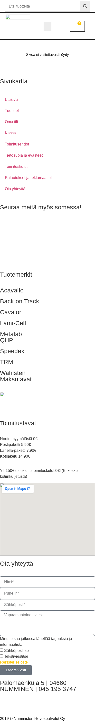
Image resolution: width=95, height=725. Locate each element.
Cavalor (10, 312)
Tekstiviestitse (16, 656)
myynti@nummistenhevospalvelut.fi (30, 704)
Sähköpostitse (16, 650)
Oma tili (11, 122)
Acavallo (12, 290)
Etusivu (11, 99)
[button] (47, 26)
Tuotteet (12, 111)
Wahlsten (13, 372)
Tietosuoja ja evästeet (24, 155)
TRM (6, 361)
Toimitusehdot (17, 144)
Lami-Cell (13, 323)
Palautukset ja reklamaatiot (28, 178)
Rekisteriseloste (14, 662)
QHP (6, 340)
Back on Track (19, 301)
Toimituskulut (16, 166)
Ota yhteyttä (15, 189)
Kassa (10, 133)
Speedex (12, 351)
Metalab (11, 334)
